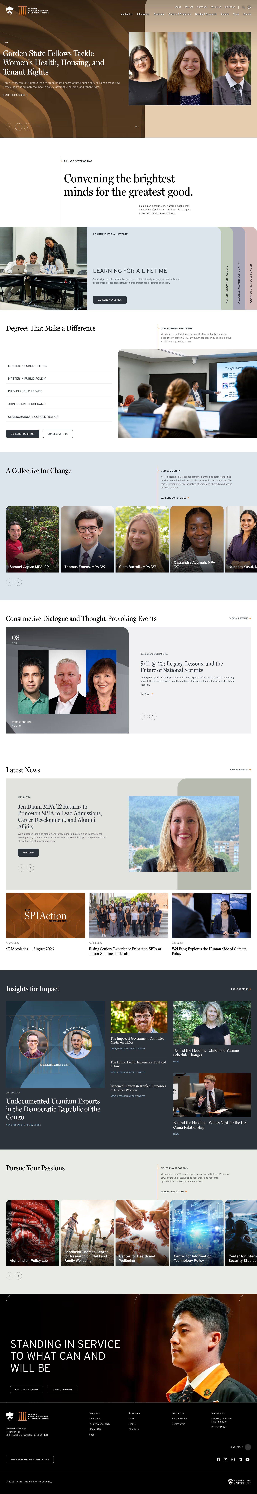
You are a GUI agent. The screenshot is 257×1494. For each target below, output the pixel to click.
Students (159, 14)
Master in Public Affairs (27, 365)
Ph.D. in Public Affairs (25, 391)
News (236, 14)
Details (145, 694)
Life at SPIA (95, 1429)
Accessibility (218, 1413)
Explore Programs (22, 434)
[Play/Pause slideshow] (18, 126)
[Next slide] (27, 126)
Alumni (224, 14)
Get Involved (178, 1423)
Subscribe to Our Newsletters (30, 1459)
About (178, 7)
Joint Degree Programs (26, 404)
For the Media (179, 1418)
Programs (94, 1413)
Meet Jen (28, 852)
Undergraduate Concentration (33, 416)
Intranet (249, 7)
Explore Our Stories (173, 498)
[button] (18, 582)
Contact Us (178, 1413)
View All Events (238, 618)
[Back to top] (248, 1447)
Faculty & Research (205, 14)
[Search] (244, 7)
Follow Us (216, 7)
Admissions (143, 14)
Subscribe (230, 7)
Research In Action (173, 1191)
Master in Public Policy (27, 378)
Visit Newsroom (239, 769)
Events (247, 14)
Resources (134, 1413)
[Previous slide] (9, 126)
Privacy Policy (219, 1427)
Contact (189, 7)
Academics (126, 14)
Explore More (239, 989)
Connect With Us (58, 434)
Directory (202, 7)
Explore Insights (13, 95)
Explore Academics (110, 299)
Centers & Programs (179, 14)
